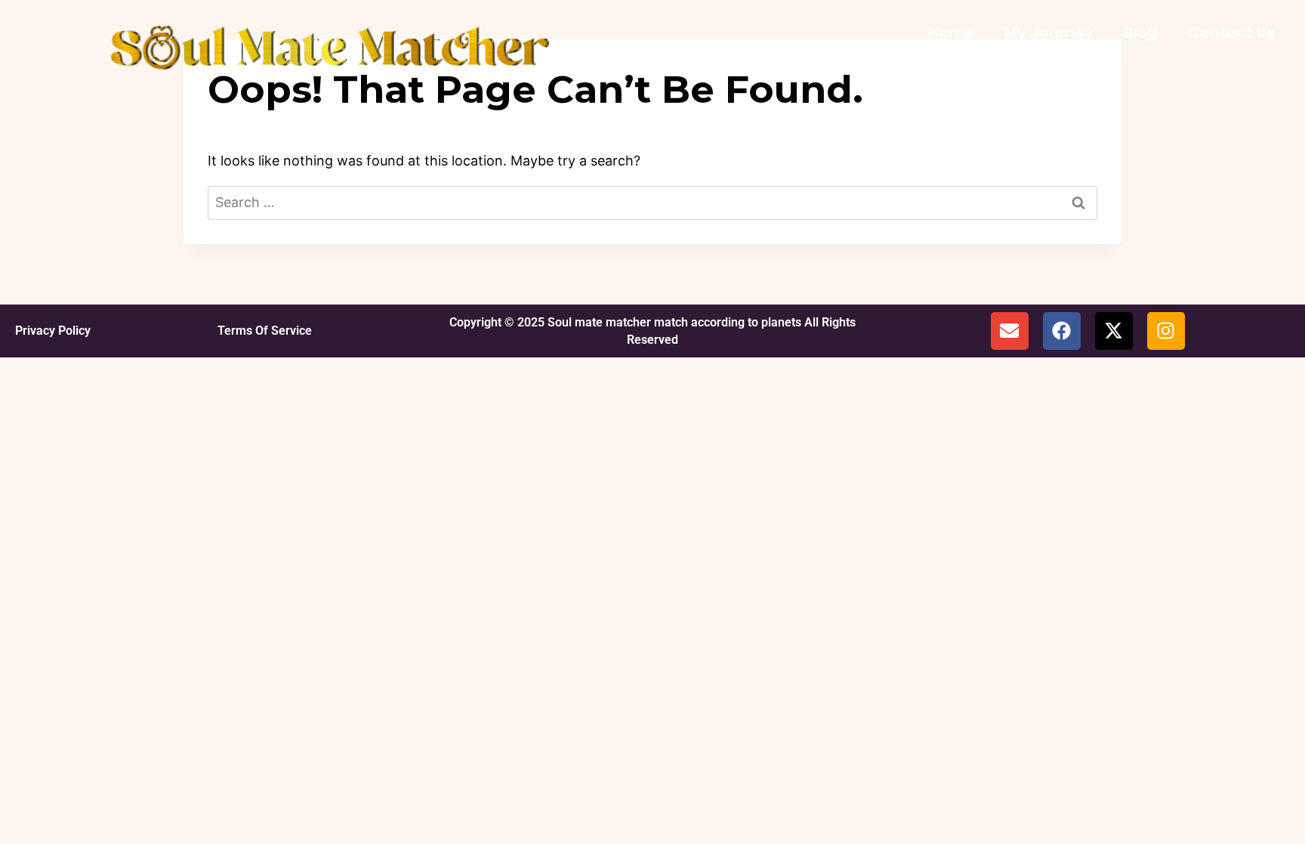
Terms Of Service (265, 330)
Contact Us (1231, 32)
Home (951, 32)
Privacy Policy (53, 330)
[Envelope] (1010, 331)
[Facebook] (1062, 331)
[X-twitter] (1114, 331)
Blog (1141, 32)
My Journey (1049, 32)
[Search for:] (652, 202)
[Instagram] (1166, 331)
